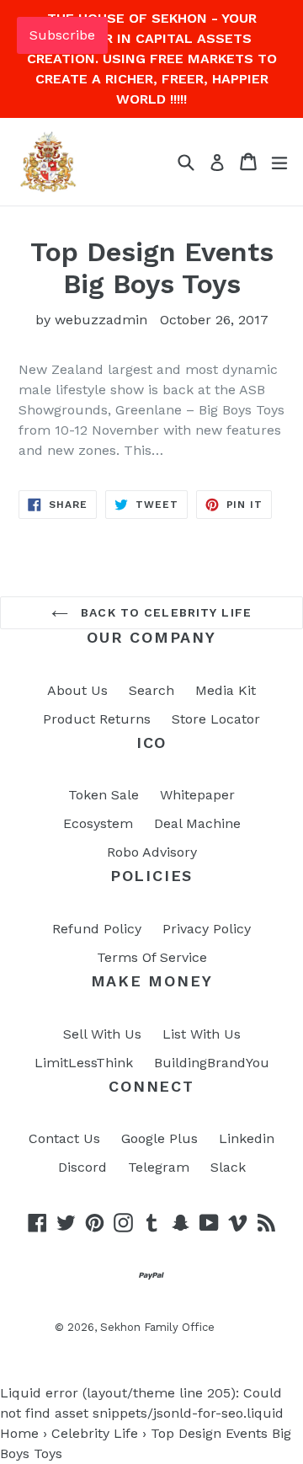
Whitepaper (197, 795)
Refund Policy (96, 929)
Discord (82, 1167)
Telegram (158, 1167)
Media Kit (225, 690)
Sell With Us (102, 1034)
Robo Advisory (152, 852)
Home (19, 1433)
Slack (228, 1167)
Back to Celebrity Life (164, 612)
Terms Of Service (152, 957)
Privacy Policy (206, 929)
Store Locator (216, 719)
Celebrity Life (94, 1433)
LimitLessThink (84, 1063)
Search (151, 690)
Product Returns (97, 719)
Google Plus (159, 1138)
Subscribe (62, 35)
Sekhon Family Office (157, 1327)
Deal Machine (197, 823)
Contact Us (64, 1138)
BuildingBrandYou (211, 1063)
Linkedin (246, 1138)
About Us (77, 690)
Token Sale (103, 795)
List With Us (201, 1034)
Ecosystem (98, 823)
